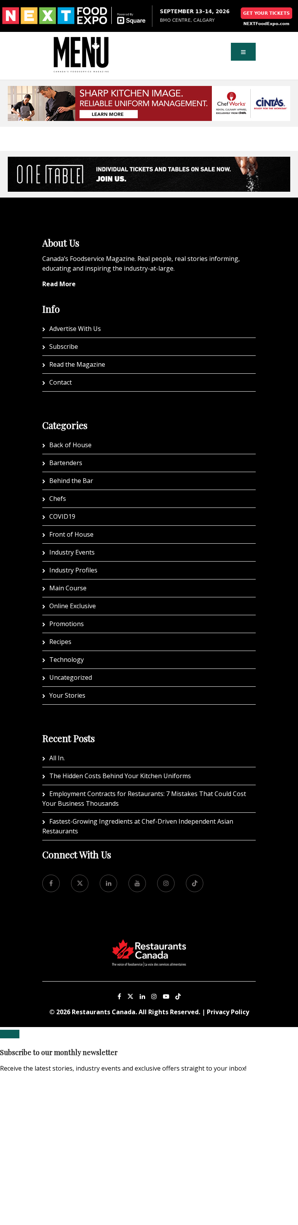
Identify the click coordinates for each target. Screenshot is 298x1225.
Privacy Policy (228, 1012)
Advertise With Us (75, 328)
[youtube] (137, 883)
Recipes (60, 641)
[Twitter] (79, 883)
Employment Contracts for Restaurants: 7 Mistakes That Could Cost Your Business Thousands (144, 798)
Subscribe (63, 346)
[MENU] (81, 42)
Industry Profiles (73, 570)
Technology (66, 659)
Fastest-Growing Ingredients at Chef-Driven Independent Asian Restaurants (137, 826)
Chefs (57, 498)
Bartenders (65, 462)
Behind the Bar (71, 480)
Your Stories (67, 695)
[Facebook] (51, 883)
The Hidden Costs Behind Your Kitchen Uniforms (120, 776)
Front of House (71, 534)
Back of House (70, 445)
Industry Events (72, 552)
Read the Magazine (77, 364)
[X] (130, 996)
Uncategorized (70, 677)
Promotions (66, 624)
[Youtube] (166, 996)
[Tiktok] (194, 883)
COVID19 (62, 516)
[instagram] (166, 883)
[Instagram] (154, 996)
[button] (243, 52)
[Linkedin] (142, 996)
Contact (60, 382)
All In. (57, 758)
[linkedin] (108, 883)
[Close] (9, 1034)
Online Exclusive (72, 606)
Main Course (68, 588)
